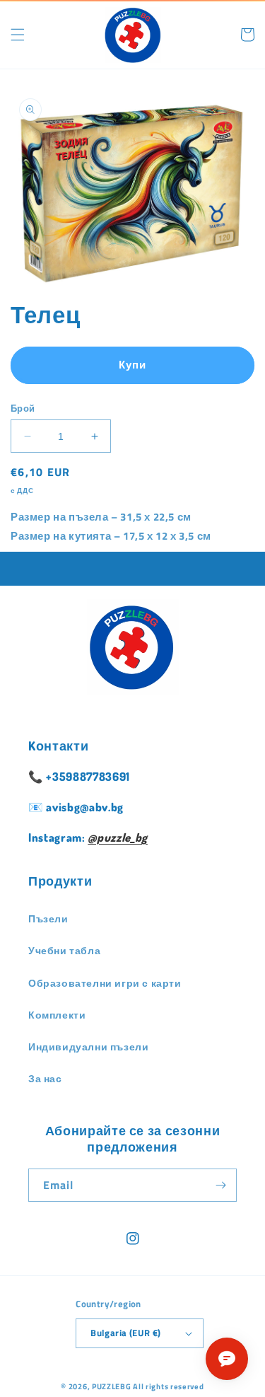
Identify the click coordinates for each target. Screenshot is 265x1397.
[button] (17, 34)
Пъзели (48, 918)
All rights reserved (168, 1386)
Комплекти (57, 1014)
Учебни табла (64, 950)
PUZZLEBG (111, 1386)
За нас (45, 1078)
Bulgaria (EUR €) (125, 1333)
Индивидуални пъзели (88, 1046)
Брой (23, 408)
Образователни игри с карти (105, 982)
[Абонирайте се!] (220, 1185)
